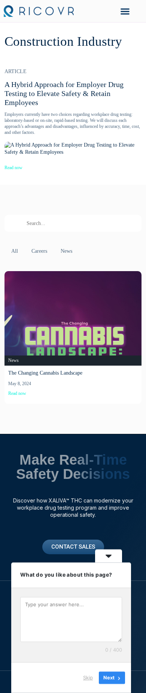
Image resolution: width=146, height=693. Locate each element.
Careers (39, 251)
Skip (88, 678)
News (66, 251)
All (14, 251)
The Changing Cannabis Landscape (45, 373)
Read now (13, 167)
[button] (125, 11)
